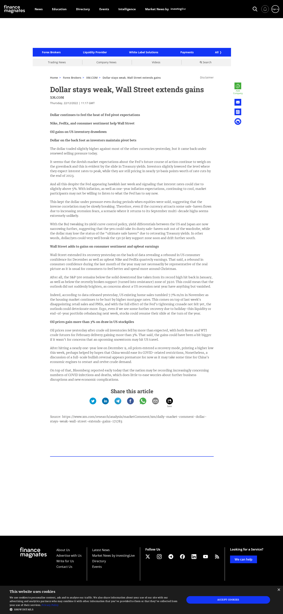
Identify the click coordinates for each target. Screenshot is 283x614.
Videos (156, 62)
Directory (99, 561)
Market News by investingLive (113, 555)
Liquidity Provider (95, 52)
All (217, 52)
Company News (106, 62)
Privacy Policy (50, 605)
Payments (187, 52)
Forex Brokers (51, 52)
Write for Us (65, 561)
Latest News (101, 550)
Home (54, 77)
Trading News (57, 62)
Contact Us (64, 567)
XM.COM (92, 77)
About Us (63, 550)
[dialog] (141, 600)
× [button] (278, 589)
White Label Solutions (143, 52)
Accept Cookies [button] (228, 599)
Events (97, 567)
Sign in (275, 9)
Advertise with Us (69, 555)
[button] (95, 609)
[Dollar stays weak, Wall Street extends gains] (93, 401)
